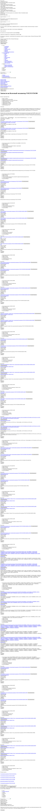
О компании (7, 46)
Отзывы (6, 48)
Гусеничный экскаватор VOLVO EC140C (7, 783)
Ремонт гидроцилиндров (9, 66)
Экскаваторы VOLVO (6, 76)
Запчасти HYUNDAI (4, 86)
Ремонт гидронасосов (8, 65)
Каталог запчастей (5, 52)
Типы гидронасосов (8, 61)
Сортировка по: (3, 118)
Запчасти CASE (3, 80)
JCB (5, 54)
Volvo (5, 56)
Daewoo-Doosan (7, 57)
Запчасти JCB (2, 83)
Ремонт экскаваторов (8, 64)
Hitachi (6, 53)
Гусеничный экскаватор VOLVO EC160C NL (8, 773)
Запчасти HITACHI (3, 82)
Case (5, 59)
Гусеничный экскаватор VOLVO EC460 (7, 775)
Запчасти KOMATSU (4, 84)
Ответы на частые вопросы (9, 51)
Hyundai (6, 58)
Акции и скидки (7, 49)
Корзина (3, 70)
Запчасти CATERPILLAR (4, 81)
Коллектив (6, 47)
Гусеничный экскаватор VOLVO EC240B (7, 777)
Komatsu (6, 55)
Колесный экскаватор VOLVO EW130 (7, 781)
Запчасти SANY (3, 79)
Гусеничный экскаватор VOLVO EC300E (7, 779)
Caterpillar (6, 60)
